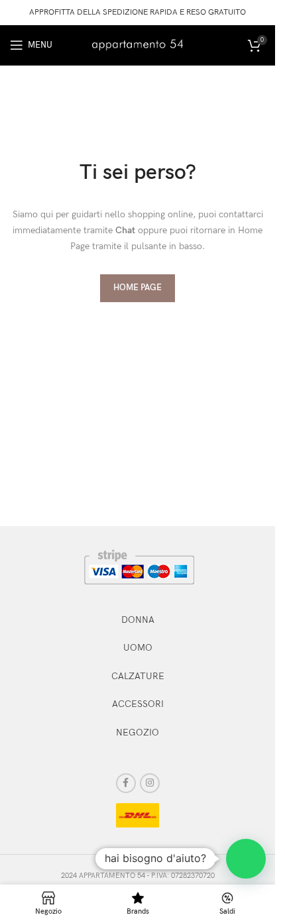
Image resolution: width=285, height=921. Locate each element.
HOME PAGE (137, 287)
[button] (246, 859)
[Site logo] (138, 44)
